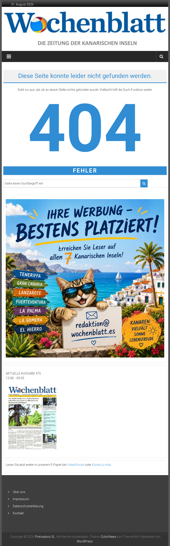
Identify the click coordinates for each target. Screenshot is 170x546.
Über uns (19, 492)
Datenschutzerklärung (28, 506)
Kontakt (18, 513)
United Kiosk (75, 464)
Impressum (21, 499)
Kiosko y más (101, 464)
